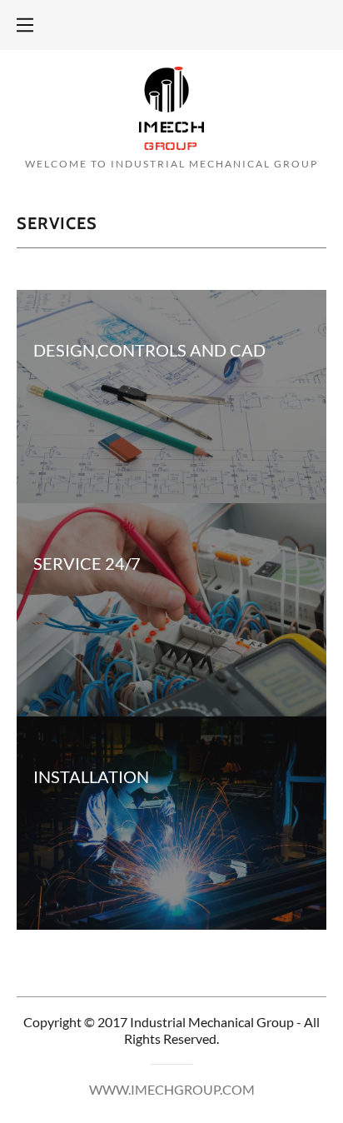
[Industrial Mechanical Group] (171, 106)
